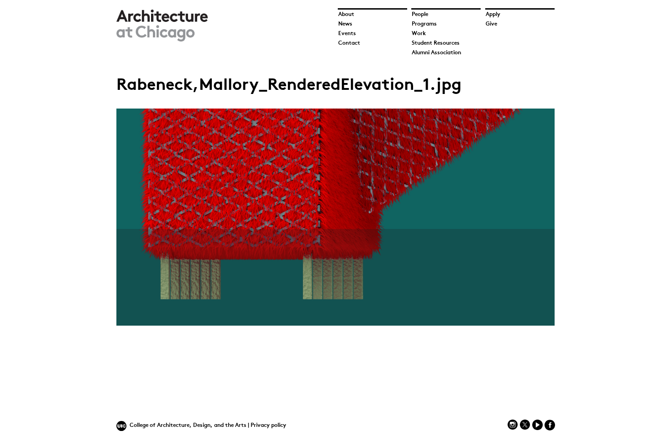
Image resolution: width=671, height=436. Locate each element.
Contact (349, 43)
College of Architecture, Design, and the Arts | (190, 425)
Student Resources (436, 43)
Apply (493, 14)
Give (491, 24)
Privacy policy (268, 425)
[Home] (162, 39)
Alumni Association (436, 53)
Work (419, 33)
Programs (424, 24)
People (420, 14)
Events (347, 33)
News (345, 24)
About (346, 14)
